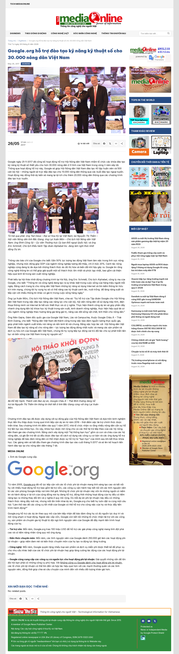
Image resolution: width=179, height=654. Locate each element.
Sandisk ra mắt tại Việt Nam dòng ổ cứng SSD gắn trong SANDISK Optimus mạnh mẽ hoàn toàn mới (148, 299)
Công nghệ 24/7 (60, 33)
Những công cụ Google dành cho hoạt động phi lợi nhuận (91, 562)
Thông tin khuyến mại (113, 33)
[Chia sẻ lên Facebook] (104, 143)
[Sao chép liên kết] (116, 143)
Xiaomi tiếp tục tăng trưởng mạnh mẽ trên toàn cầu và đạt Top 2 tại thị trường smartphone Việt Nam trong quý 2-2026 (149, 283)
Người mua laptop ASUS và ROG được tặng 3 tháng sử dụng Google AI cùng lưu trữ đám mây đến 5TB (149, 267)
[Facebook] (143, 621)
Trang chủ (12, 41)
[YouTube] (149, 621)
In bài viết (85, 143)
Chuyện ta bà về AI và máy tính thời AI (149, 351)
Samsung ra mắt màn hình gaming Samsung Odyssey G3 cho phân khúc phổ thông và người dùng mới (149, 314)
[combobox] (155, 33)
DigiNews (22, 41)
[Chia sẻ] (121, 143)
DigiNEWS (15, 33)
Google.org (29, 484)
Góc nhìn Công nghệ (85, 33)
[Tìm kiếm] (168, 33)
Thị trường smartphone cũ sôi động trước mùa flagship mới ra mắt (148, 361)
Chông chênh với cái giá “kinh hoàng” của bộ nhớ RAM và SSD (149, 341)
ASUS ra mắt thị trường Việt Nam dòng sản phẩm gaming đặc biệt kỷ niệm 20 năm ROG (150, 241)
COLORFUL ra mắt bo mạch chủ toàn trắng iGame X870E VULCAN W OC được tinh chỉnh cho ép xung (149, 328)
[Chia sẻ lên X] (110, 143)
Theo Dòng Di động (35, 33)
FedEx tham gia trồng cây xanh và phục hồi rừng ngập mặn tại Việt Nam (149, 254)
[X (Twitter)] (154, 621)
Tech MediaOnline (20, 4)
